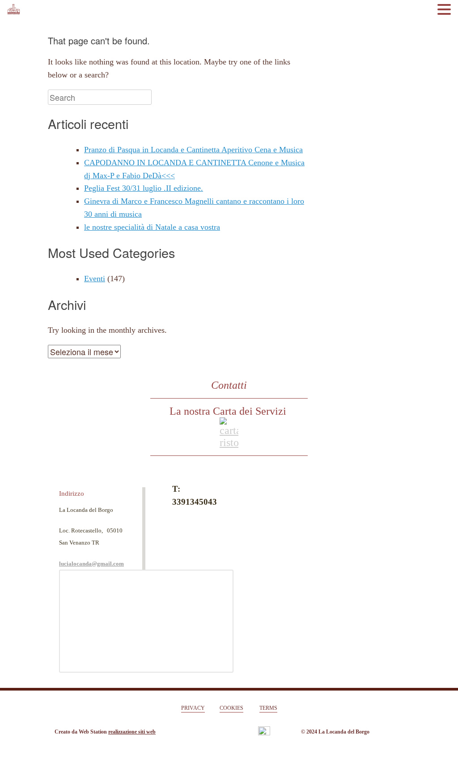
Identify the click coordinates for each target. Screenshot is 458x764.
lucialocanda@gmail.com (91, 563)
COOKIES (231, 708)
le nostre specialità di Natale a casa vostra (152, 227)
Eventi (94, 278)
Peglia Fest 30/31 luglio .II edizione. (143, 188)
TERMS (268, 708)
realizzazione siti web (132, 732)
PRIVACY (193, 708)
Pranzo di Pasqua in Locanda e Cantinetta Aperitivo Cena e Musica (193, 149)
